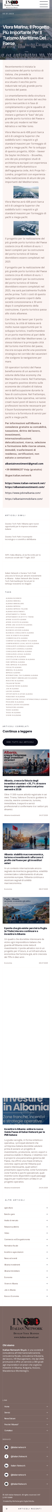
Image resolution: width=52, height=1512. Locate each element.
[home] (12, 4)
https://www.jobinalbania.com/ (23, 492)
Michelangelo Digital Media (23, 1501)
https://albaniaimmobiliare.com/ (24, 498)
